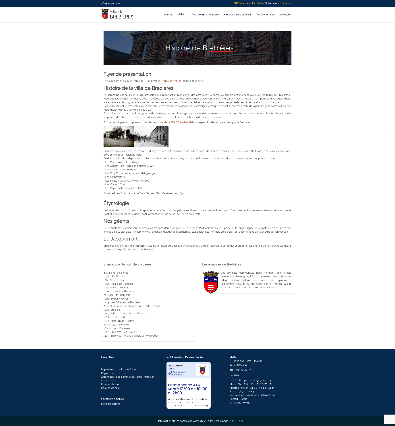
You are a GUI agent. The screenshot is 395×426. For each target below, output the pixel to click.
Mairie (181, 14)
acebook (288, 3)
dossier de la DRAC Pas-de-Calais (174, 122)
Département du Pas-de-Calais (119, 369)
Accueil (168, 14)
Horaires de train (110, 384)
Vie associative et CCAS (237, 14)
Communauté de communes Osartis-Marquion (127, 376)
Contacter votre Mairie (249, 3)
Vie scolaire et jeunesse (205, 14)
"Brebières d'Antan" (171, 80)
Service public (109, 380)
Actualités (286, 14)
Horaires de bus (110, 388)
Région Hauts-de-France (115, 373)
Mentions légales (110, 403)
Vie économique (265, 14)
